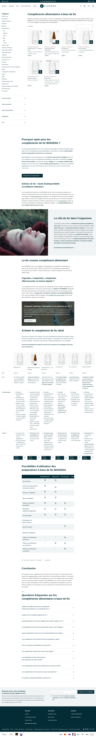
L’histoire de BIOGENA (76, 714)
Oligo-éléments (5, 28)
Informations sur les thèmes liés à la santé (59, 729)
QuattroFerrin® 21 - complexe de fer (35, 49)
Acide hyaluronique (6, 57)
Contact (27, 714)
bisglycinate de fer (36, 196)
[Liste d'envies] (89, 6)
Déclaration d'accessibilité (74, 729)
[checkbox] (51, 695)
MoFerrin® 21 (48, 78)
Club (17, 6)
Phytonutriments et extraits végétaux (11, 67)
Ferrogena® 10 (65, 48)
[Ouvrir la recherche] (81, 6)
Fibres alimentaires (6, 52)
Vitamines (4, 23)
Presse (11, 729)
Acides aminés (5, 45)
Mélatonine (4, 79)
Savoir (35, 6)
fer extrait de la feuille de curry (39, 310)
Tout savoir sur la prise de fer (31, 175)
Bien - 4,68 (6, 1)
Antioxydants (5, 64)
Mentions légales (29, 729)
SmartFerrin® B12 (32, 78)
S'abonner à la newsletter (86, 692)
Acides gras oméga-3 (7, 50)
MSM (3, 76)
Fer (4, 38)
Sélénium (5, 33)
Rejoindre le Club (52, 714)
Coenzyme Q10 (5, 59)
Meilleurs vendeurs (6, 21)
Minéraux (4, 26)
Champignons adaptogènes (8, 71)
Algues (3, 69)
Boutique (4, 6)
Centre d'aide (28, 720)
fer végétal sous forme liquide (55, 295)
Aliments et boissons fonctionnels (10, 86)
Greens (3, 74)
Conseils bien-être (52, 720)
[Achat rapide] (40, 42)
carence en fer (33, 576)
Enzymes (4, 62)
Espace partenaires (76, 717)
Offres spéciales (6, 88)
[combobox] (84, 26)
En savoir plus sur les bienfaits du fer (63, 247)
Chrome (5, 42)
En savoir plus (29, 320)
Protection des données (19, 729)
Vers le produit (17, 457)
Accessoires (5, 91)
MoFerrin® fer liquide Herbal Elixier (50, 49)
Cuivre (4, 35)
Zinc (4, 30)
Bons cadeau (51, 717)
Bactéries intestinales (7, 47)
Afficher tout (5, 16)
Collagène (4, 54)
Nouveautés (5, 18)
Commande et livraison (30, 717)
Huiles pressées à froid (7, 81)
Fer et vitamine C (82, 48)
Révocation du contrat (30, 723)
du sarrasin (51, 310)
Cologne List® (5, 83)
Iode (4, 40)
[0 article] (93, 6)
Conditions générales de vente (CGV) (41, 729)
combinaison (63, 201)
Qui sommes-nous (26, 6)
